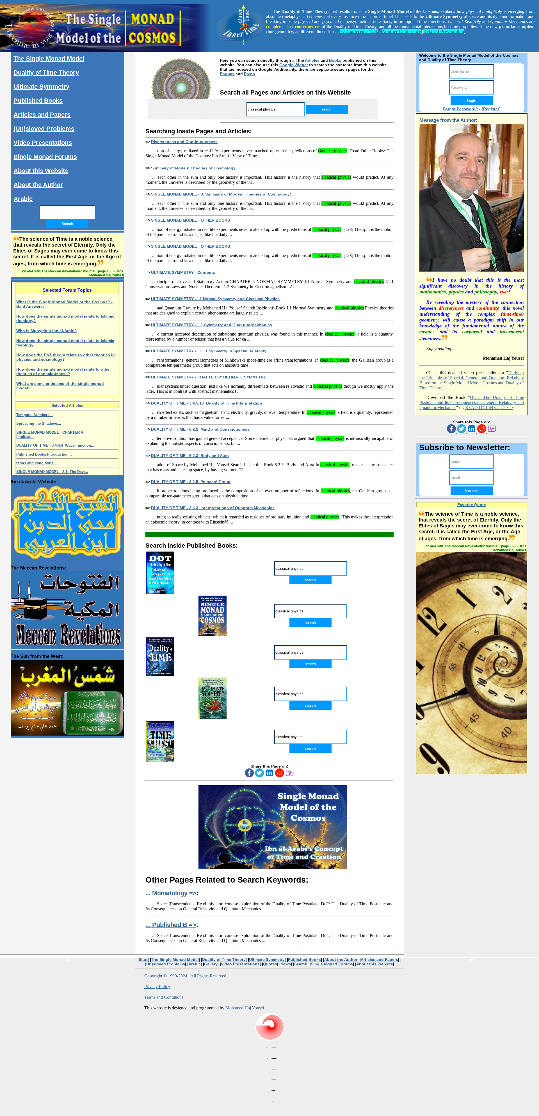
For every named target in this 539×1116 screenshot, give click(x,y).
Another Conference (401, 31)
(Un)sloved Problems (43, 128)
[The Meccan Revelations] (67, 608)
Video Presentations (42, 142)
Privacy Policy (157, 986)
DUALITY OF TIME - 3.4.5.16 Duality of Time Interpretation (206, 403)
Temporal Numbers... (34, 415)
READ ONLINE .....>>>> (489, 407)
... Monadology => (171, 893)
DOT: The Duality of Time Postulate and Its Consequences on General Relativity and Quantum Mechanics (471, 402)
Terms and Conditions (163, 997)
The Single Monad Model (48, 58)
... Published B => (170, 924)
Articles (312, 60)
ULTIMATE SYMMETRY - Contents (183, 272)
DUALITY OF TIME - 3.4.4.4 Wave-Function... (55, 445)
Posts (249, 74)
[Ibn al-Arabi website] (67, 521)
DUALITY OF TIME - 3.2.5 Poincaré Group (190, 481)
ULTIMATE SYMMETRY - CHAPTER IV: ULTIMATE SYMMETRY (208, 377)
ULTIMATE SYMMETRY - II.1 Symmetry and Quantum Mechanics (211, 325)
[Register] (491, 109)
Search (300, 964)
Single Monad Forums (45, 156)
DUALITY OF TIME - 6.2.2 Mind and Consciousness (200, 429)
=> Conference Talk (359, 31)
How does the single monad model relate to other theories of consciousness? (63, 371)
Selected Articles (67, 405)
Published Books (38, 100)
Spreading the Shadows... (38, 423)
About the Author (38, 184)
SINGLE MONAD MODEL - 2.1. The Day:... (52, 472)
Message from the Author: (448, 120)
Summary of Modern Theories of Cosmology (193, 168)
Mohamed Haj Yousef (244, 1007)
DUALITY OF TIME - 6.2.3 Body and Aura (190, 455)
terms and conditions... (36, 463)
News (285, 964)
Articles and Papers (41, 114)
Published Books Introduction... (44, 454)
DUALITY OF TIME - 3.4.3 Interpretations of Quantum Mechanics (213, 508)
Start (143, 959)
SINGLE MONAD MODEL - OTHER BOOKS (190, 220)
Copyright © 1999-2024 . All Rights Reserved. (185, 975)
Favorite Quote (471, 504)
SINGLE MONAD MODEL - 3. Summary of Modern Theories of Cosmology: (221, 194)
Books (335, 60)
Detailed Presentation (443, 31)
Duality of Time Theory (46, 72)
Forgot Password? (460, 109)
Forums (227, 74)
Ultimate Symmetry (41, 86)
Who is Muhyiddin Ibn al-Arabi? (46, 331)
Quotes (270, 964)
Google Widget (293, 65)
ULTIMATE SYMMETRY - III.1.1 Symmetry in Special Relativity (208, 351)
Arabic (23, 198)
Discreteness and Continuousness (184, 141)
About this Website (40, 170)
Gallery (211, 964)
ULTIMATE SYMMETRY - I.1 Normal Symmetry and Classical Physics (215, 299)
